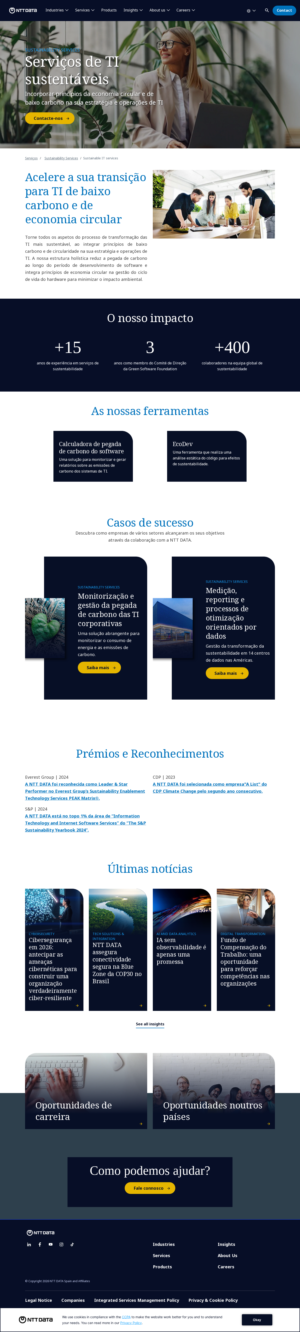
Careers (226, 1267)
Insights (226, 1244)
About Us (227, 1255)
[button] (267, 9)
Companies (73, 1300)
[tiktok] (72, 1244)
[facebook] (40, 1244)
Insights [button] (131, 10)
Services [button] (82, 10)
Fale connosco (149, 1188)
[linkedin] (29, 1244)
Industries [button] (54, 10)
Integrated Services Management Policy (136, 1300)
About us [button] (157, 10)
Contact (284, 10)
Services (161, 1255)
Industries (164, 1244)
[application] (150, 1320)
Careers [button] (183, 10)
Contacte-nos (48, 118)
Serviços (31, 158)
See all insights (150, 1024)
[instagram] (61, 1244)
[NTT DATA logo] (19, 10)
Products (109, 10)
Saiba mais (98, 667)
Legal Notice (38, 1300)
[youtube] (51, 1244)
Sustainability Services (61, 158)
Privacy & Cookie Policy (213, 1300)
